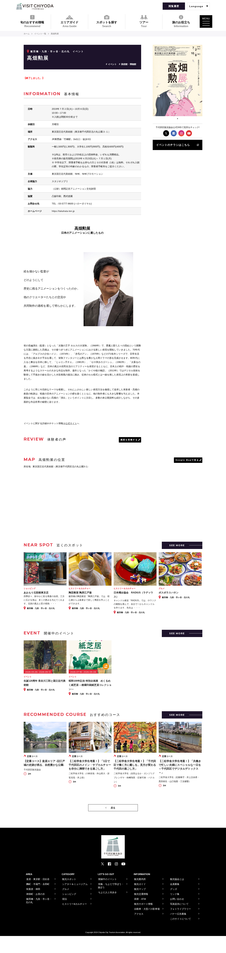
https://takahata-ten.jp (63, 211)
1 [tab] (177, 118)
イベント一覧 (40, 34)
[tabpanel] (177, 80)
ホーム (27, 34)
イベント (112, 64)
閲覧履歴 (174, 6)
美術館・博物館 (128, 64)
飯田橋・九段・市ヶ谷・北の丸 (50, 51)
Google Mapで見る (187, 460)
